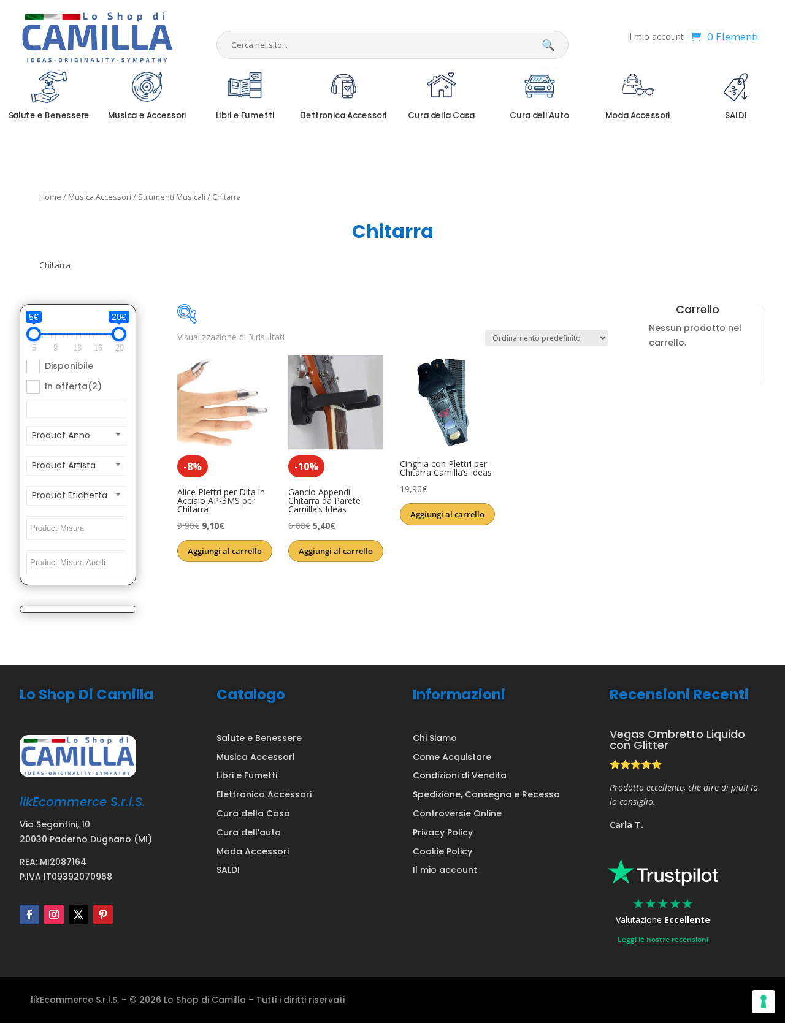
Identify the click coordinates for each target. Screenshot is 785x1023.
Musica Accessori (99, 196)
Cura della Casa (253, 813)
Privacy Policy (443, 832)
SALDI (228, 870)
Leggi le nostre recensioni (663, 939)
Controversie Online (457, 813)
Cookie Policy (442, 851)
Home (50, 196)
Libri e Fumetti (246, 775)
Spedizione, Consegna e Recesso (486, 794)
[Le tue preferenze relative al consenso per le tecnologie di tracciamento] (763, 1001)
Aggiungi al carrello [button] (225, 551)
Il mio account (655, 37)
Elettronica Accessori (264, 794)
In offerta (73, 386)
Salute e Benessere (259, 738)
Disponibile (69, 366)
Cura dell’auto (248, 832)
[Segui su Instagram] (54, 914)
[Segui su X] (78, 914)
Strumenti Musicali (171, 196)
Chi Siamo (435, 738)
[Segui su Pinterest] (103, 914)
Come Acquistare (452, 757)
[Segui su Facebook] (29, 914)
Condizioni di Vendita (460, 775)
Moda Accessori (252, 851)
